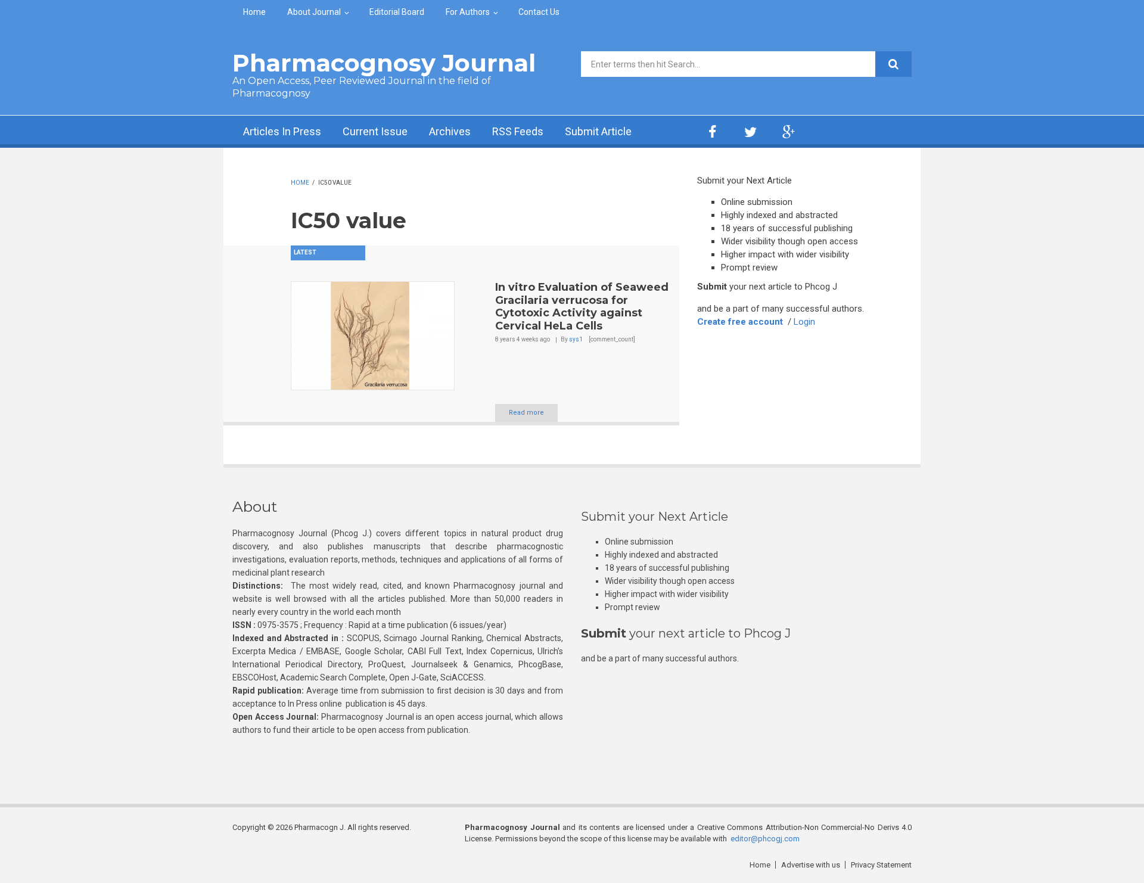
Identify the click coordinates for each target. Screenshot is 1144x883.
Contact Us (538, 12)
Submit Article (598, 131)
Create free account (740, 321)
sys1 (576, 339)
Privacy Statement (881, 865)
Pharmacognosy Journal (384, 62)
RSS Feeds (517, 131)
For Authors (468, 12)
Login (804, 321)
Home (254, 12)
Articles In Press (282, 131)
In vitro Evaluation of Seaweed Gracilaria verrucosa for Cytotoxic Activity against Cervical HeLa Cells (582, 306)
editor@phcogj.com (765, 838)
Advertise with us (810, 865)
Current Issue (375, 131)
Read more (526, 412)
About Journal (314, 12)
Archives (450, 131)
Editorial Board (396, 12)
